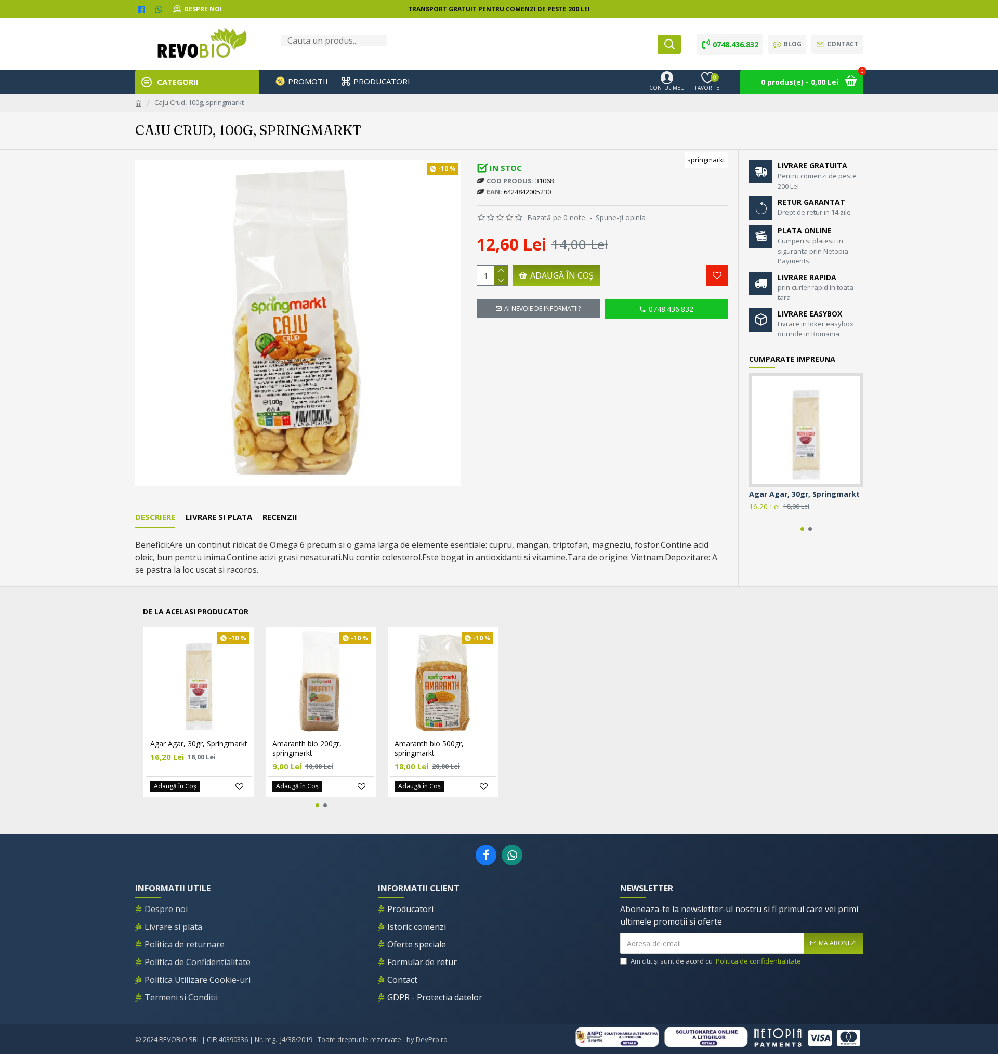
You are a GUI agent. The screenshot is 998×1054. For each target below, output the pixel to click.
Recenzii (279, 517)
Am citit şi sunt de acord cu (716, 961)
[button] (802, 529)
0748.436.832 (671, 309)
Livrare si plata (219, 517)
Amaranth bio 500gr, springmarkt (429, 748)
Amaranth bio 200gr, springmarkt (307, 748)
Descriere (155, 517)
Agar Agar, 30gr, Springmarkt (804, 494)
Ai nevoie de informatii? (542, 308)
